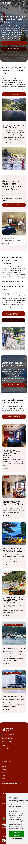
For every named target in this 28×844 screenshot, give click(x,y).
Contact (4, 775)
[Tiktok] (11, 738)
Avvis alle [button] (16, 835)
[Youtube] (8, 738)
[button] (3, 228)
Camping (4, 790)
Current (4, 778)
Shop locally (5, 763)
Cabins (3, 787)
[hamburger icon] (24, 3)
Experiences (5, 755)
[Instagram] (5, 738)
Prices (3, 772)
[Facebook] (3, 738)
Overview (4, 769)
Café (3, 758)
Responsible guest (6, 761)
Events (3, 752)
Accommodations (6, 749)
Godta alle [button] (17, 832)
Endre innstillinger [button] (17, 838)
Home (3, 745)
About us (4, 766)
